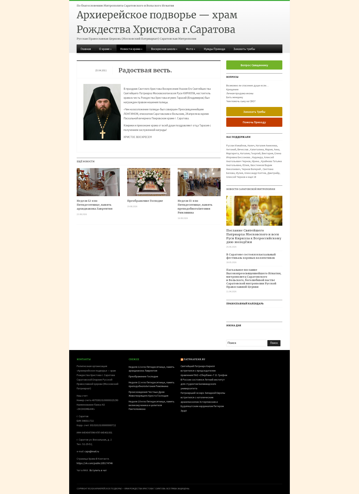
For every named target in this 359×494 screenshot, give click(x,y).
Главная (86, 49)
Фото (190, 49)
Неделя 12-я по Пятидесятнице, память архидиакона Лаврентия (94, 204)
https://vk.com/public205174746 (95, 463)
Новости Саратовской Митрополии (250, 189)
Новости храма (131, 49)
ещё (252, 177)
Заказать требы (244, 49)
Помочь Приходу (254, 122)
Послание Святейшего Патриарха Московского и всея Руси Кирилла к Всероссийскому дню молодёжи (253, 236)
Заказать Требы (254, 111)
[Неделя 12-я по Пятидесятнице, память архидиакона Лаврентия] (98, 183)
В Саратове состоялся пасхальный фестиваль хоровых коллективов (251, 256)
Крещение (232, 89)
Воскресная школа (164, 49)
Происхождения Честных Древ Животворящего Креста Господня (148, 393)
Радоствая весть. (145, 70)
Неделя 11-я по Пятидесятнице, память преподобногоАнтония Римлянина (195, 206)
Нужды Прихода (214, 49)
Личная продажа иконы (239, 93)
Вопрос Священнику (254, 65)
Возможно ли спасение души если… (247, 85)
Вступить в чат (98, 470)
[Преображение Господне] (148, 183)
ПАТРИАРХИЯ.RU (194, 359)
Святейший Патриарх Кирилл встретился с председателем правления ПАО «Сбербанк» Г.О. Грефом (204, 370)
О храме (105, 49)
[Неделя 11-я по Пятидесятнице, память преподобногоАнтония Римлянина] (199, 183)
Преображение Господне (145, 200)
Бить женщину (234, 97)
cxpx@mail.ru (92, 451)
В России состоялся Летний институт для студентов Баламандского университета (203, 384)
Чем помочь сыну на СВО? (241, 101)
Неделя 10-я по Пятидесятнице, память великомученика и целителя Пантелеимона (151, 405)
